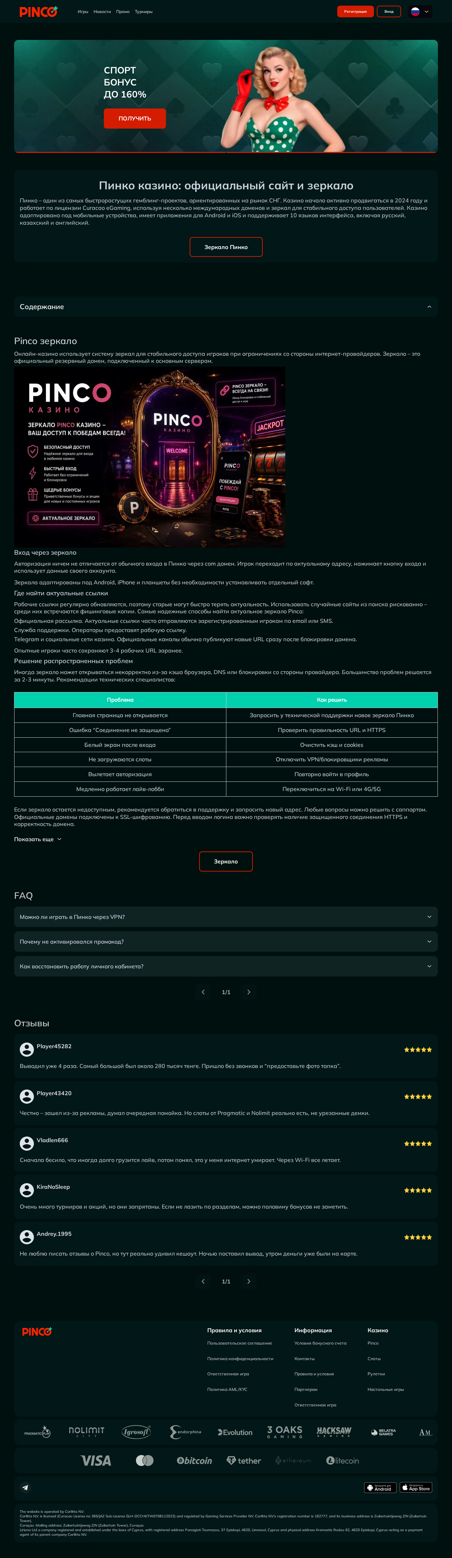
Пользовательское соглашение (239, 1343)
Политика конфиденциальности (240, 1358)
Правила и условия (234, 1330)
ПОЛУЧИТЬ (135, 118)
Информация (313, 1330)
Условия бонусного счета (320, 1343)
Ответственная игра (228, 1373)
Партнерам (306, 1389)
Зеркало (226, 861)
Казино (378, 1330)
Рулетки (376, 1373)
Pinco (373, 1343)
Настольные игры (386, 1389)
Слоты (374, 1358)
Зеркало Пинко (226, 246)
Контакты (305, 1358)
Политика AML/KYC (227, 1389)
